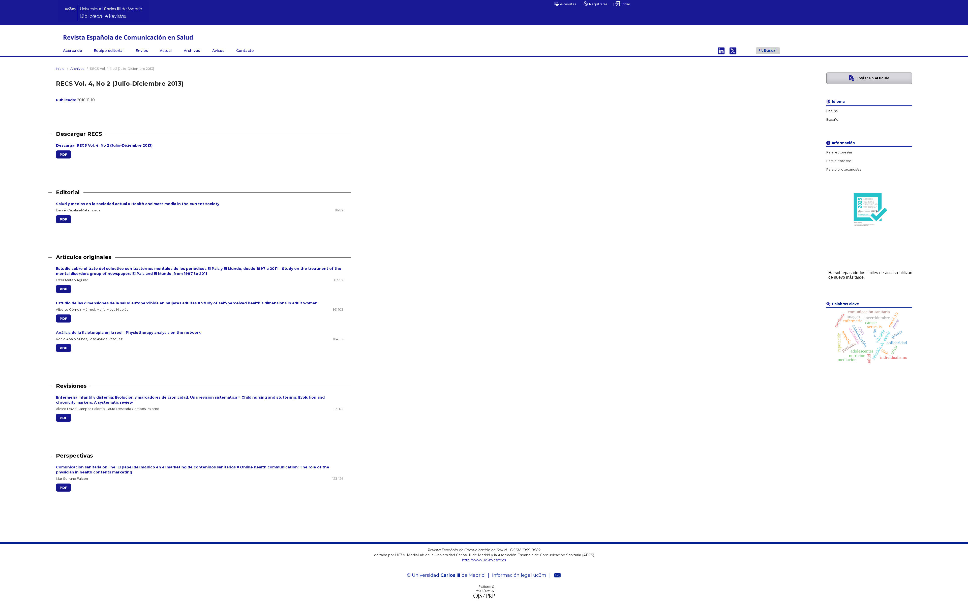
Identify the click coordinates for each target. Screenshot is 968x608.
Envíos (142, 50)
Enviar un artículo (873, 78)
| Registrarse (595, 4)
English (832, 111)
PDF (63, 154)
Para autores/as (838, 161)
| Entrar (621, 4)
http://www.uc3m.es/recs (484, 560)
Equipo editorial (109, 50)
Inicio (60, 69)
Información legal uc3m (519, 575)
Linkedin (721, 50)
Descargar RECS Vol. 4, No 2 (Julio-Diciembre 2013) (104, 145)
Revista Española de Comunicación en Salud (128, 37)
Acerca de (72, 50)
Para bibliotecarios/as (843, 169)
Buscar (770, 50)
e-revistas (567, 4)
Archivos (192, 50)
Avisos (218, 50)
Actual (166, 50)
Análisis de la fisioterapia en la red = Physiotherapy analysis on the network (128, 332)
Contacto (245, 50)
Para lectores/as (839, 152)
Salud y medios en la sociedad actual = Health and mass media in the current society (137, 204)
